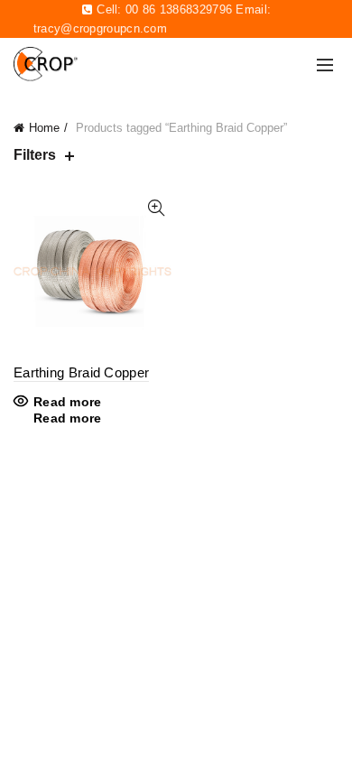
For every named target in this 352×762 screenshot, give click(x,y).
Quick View (155, 208)
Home (44, 128)
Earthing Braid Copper (81, 372)
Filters (35, 155)
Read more (67, 402)
